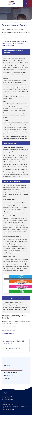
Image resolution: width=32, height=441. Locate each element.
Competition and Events (11, 369)
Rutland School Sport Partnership (20, 22)
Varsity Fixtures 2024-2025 (8, 330)
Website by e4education (7, 404)
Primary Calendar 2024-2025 (9, 326)
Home (3, 22)
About (7, 22)
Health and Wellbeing (10, 372)
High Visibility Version (7, 406)
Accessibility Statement (18, 406)
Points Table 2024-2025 (8, 333)
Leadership (7, 378)
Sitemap (12, 409)
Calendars (7, 365)
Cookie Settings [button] (5, 409)
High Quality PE (8, 375)
